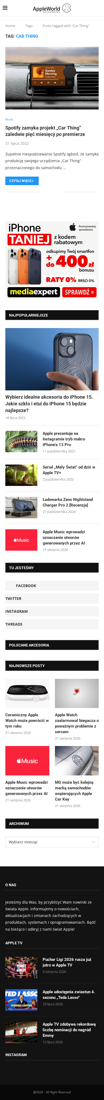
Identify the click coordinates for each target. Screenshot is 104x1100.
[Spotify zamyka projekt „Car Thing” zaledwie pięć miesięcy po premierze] (52, 78)
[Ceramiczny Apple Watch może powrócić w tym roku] (27, 693)
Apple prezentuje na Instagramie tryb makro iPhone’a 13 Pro (64, 439)
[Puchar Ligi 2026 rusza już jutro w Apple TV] (21, 967)
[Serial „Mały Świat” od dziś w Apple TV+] (21, 475)
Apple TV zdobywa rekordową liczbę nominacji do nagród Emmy (69, 1030)
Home (10, 25)
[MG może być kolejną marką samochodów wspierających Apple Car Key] (77, 760)
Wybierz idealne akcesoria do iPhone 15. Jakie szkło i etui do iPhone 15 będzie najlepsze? (49, 403)
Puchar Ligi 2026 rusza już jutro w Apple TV (67, 962)
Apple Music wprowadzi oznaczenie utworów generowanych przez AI (64, 538)
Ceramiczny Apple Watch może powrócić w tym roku (27, 721)
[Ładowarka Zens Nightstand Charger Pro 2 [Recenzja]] (21, 507)
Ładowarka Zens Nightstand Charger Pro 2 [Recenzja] (68, 502)
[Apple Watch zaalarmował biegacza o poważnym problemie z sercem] (77, 693)
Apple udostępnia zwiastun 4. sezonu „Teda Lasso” (69, 994)
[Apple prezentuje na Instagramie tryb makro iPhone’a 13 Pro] (21, 441)
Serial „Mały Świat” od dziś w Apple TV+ (69, 470)
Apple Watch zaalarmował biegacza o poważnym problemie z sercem (77, 723)
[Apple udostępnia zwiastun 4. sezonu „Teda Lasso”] (21, 1000)
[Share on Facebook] (48, 192)
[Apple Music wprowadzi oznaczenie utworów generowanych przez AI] (21, 540)
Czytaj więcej (21, 181)
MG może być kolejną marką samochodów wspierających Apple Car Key (74, 791)
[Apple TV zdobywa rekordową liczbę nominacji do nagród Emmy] (21, 1032)
